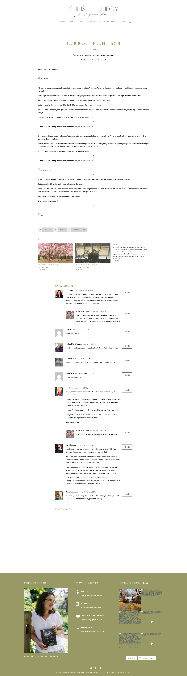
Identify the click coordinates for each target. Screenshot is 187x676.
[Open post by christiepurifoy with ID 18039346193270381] (130, 622)
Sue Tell (69, 388)
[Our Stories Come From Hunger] (55, 253)
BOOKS (71, 22)
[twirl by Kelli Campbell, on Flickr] (40, 215)
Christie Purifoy (82, 311)
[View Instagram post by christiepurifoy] (139, 609)
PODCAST (93, 22)
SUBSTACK (83, 22)
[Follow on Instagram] (91, 668)
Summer (69, 359)
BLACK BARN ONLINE (108, 22)
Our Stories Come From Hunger (49, 264)
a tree (54, 151)
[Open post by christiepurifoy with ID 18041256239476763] (152, 622)
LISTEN (84, 591)
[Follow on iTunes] (100, 668)
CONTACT (122, 22)
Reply (127, 292)
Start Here (60, 22)
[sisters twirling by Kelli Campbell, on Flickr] (44, 170)
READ (84, 603)
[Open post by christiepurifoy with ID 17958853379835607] (152, 600)
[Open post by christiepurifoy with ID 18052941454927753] (152, 644)
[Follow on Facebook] (87, 668)
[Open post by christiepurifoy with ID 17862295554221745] (130, 600)
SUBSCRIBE (86, 627)
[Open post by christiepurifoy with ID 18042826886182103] (130, 644)
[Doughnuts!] (131, 252)
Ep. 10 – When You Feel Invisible (86, 264)
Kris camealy (70, 290)
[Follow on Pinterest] (95, 668)
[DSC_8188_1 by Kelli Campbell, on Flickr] (43, 78)
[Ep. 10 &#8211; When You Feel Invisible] (93, 253)
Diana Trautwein (72, 492)
